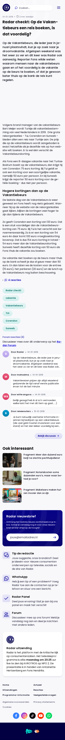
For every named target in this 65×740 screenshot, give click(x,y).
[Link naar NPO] (36, 731)
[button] (58, 7)
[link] (13, 290)
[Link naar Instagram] (24, 715)
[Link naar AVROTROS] (29, 731)
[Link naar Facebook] (16, 715)
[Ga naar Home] (6, 7)
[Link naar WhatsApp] (49, 715)
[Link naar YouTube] (41, 715)
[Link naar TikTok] (32, 715)
